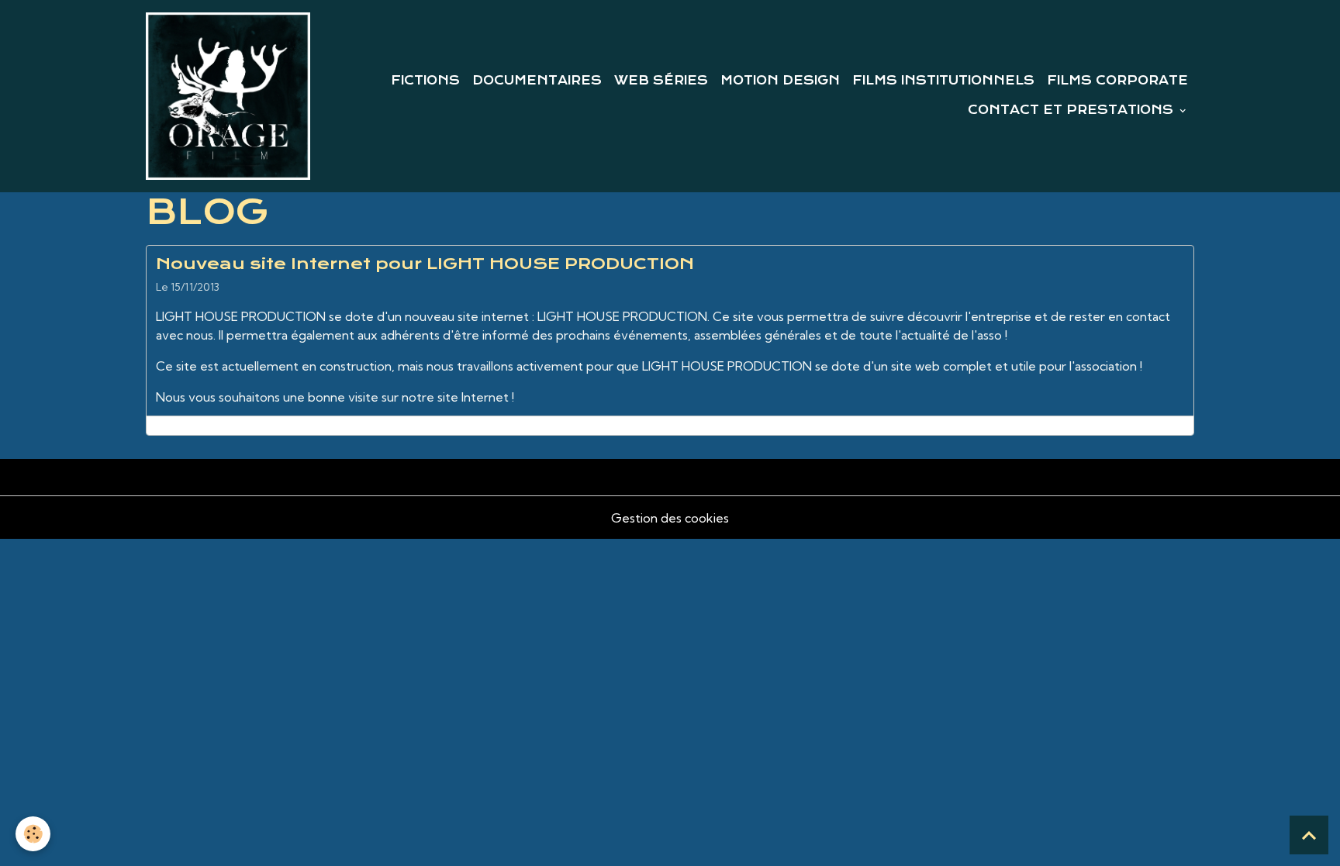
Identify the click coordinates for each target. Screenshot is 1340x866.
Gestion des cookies (670, 518)
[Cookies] (33, 833)
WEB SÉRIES (661, 81)
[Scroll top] (1309, 835)
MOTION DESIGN (780, 81)
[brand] (228, 96)
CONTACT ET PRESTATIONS (1072, 110)
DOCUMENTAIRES (537, 81)
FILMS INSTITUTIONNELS (943, 81)
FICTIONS (425, 81)
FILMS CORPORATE (1117, 81)
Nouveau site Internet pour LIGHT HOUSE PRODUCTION (425, 263)
